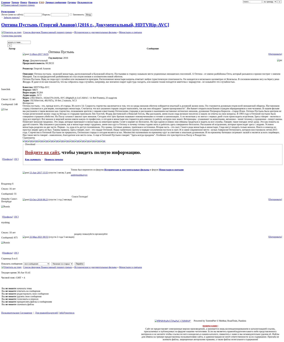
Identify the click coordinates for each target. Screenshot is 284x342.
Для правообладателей (46, 313)
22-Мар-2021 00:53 (38, 237)
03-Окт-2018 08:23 (38, 199)
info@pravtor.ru (66, 313)
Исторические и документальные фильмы (95, 32)
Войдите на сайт (42, 152)
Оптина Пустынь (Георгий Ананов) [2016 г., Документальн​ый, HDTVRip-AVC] (85, 24)
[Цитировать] (275, 54)
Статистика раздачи (12, 35)
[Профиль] (7, 159)
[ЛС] (16, 159)
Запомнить (78, 14)
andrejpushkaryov (79, 175)
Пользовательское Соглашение (16, 313)
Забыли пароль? (12, 17)
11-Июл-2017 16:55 (39, 54)
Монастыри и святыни (130, 32)
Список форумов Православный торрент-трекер (47, 32)
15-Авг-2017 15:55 (38, 172)
